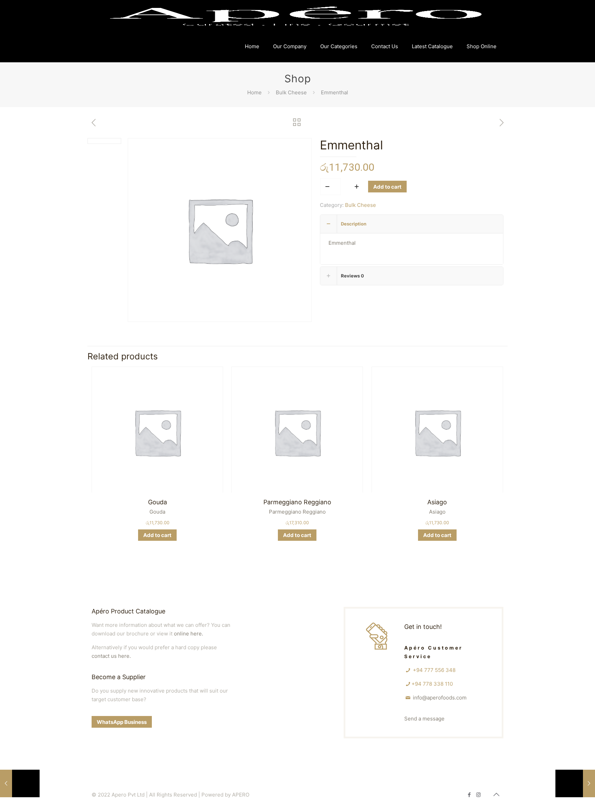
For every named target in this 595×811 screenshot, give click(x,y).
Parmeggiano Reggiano (297, 502)
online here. (188, 633)
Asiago (437, 502)
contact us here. (111, 656)
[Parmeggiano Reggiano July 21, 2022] (575, 783)
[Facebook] (469, 794)
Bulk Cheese (291, 92)
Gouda (157, 502)
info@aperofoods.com (440, 697)
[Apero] (295, 15)
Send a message (424, 718)
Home (254, 92)
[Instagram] (478, 794)
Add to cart (387, 186)
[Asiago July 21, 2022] (20, 783)
